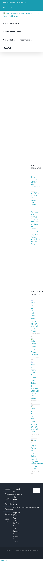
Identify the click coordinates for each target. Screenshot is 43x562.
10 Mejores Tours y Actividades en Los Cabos (36, 237)
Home (15, 128)
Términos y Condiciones (7, 501)
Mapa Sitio (7, 520)
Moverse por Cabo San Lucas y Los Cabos (35, 198)
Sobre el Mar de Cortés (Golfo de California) (35, 182)
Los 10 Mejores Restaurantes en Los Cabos (37, 464)
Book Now (4, 560)
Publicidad (7, 509)
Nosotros (7, 489)
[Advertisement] (21, 74)
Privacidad (7, 494)
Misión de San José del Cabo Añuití (34, 326)
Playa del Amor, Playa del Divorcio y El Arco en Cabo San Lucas (35, 220)
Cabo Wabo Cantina (34, 352)
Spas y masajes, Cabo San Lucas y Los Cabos (35, 392)
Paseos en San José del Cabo (34, 428)
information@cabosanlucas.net (12, 8)
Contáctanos (7, 514)
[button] (16, 48)
